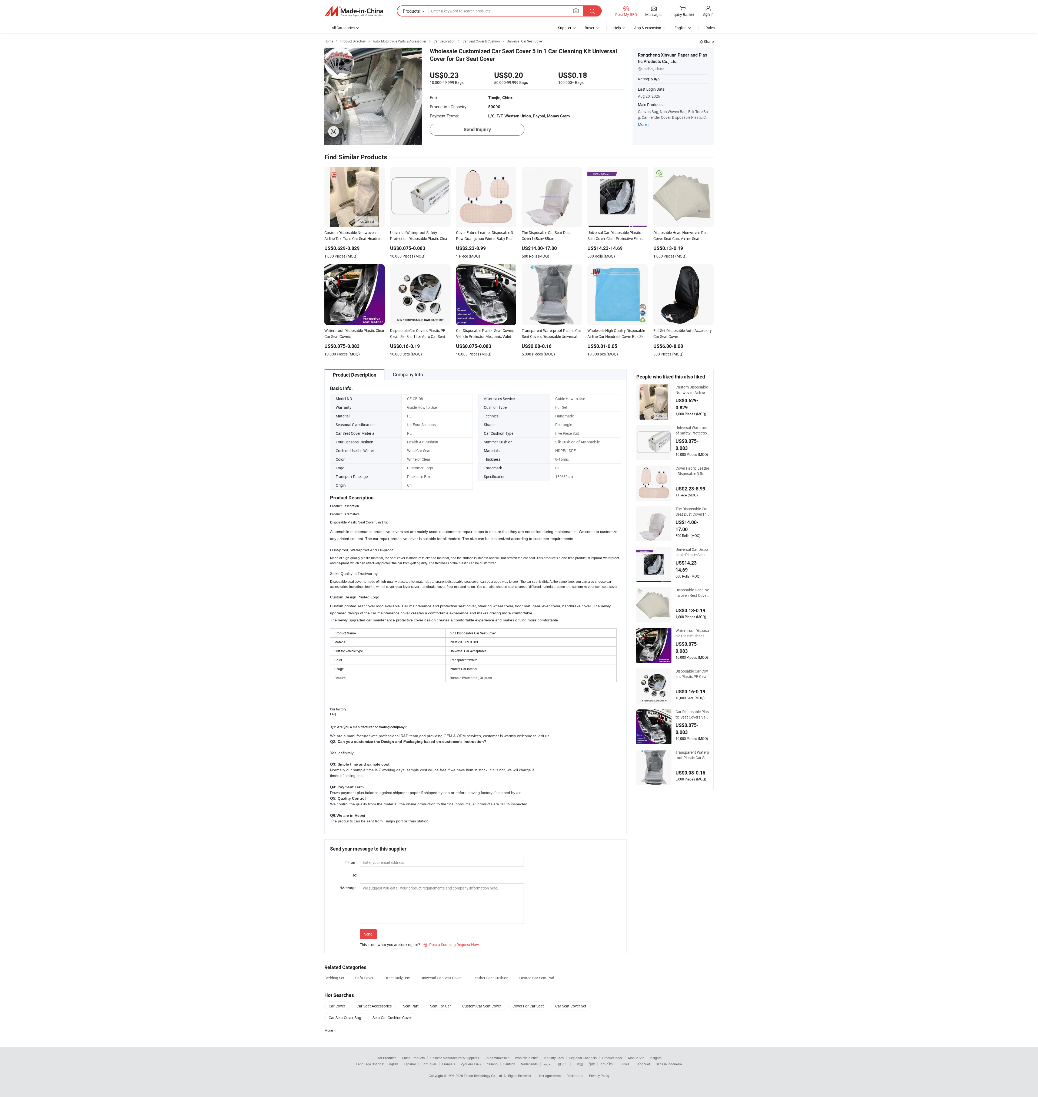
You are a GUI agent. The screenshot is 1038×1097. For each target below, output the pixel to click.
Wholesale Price (526, 1058)
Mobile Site (636, 1058)
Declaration (575, 1075)
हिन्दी (592, 1064)
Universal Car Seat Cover (441, 977)
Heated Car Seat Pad (536, 977)
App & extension (647, 27)
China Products (413, 1058)
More (642, 124)
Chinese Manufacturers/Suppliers (454, 1058)
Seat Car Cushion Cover (392, 1017)
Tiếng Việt (642, 1064)
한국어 (563, 1064)
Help (617, 27)
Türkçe (624, 1064)
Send (368, 934)
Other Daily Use (397, 977)
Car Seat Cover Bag (345, 1017)
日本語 (578, 1064)
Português (429, 1064)
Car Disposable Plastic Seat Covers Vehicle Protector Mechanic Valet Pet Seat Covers (692, 714)
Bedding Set (334, 977)
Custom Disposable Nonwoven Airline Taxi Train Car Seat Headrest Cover (692, 389)
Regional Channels (583, 1058)
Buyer (589, 27)
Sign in (708, 14)
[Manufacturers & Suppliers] (353, 11)
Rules (710, 27)
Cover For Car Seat (528, 1006)
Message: (348, 887)
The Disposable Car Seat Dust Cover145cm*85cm (692, 511)
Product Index (612, 1058)
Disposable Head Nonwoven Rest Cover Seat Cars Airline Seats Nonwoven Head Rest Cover (692, 592)
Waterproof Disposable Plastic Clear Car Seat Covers (692, 633)
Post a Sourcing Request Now (451, 944)
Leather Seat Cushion (490, 977)
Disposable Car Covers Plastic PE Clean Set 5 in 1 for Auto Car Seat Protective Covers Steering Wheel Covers (692, 673)
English (392, 1064)
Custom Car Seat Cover (481, 1006)
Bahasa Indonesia (669, 1064)
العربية (547, 1064)
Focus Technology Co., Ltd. (484, 1075)
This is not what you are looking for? (390, 944)
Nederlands (529, 1064)
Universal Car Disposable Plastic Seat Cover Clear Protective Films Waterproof (692, 552)
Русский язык (471, 1064)
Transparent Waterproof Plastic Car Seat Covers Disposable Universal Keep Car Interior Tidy (692, 755)
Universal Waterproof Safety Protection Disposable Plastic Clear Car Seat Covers (692, 430)
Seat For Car (440, 1006)
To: (354, 875)
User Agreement (549, 1075)
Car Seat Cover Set (570, 1006)
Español (410, 1064)
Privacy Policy (599, 1075)
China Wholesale (497, 1058)
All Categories (343, 27)
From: (351, 862)
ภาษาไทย (607, 1064)
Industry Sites (554, 1058)
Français (448, 1064)
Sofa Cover (364, 977)
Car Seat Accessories (374, 1006)
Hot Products (386, 1058)
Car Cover (337, 1006)
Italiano (492, 1064)
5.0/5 (655, 79)
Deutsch (509, 1064)
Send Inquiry (477, 129)
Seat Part (411, 1006)
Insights (655, 1058)
